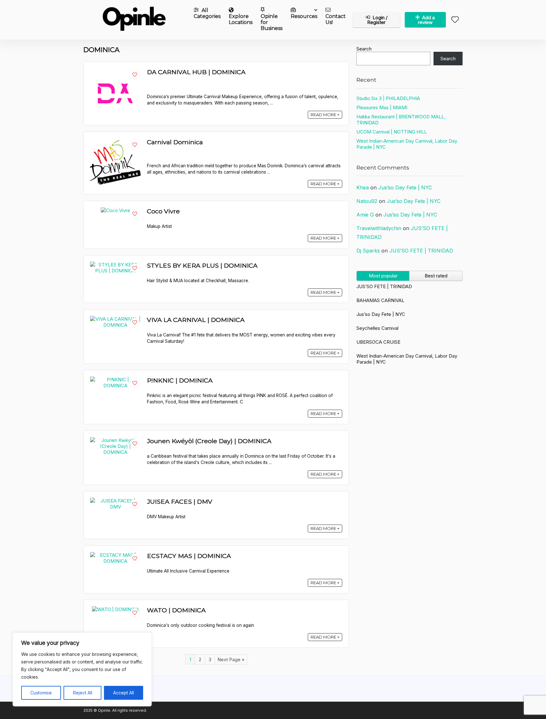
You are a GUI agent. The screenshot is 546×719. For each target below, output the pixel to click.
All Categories (207, 13)
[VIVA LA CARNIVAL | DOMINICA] (115, 319)
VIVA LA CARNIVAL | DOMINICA (196, 320)
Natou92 (366, 201)
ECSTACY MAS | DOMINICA (189, 556)
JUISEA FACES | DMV (179, 501)
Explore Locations (240, 19)
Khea (362, 187)
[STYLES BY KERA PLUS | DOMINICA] (115, 265)
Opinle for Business (271, 22)
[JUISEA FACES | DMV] (115, 501)
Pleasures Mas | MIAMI (381, 107)
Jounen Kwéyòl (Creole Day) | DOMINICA (209, 441)
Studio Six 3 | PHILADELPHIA (388, 98)
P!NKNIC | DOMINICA (180, 380)
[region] (82, 669)
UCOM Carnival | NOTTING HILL (391, 132)
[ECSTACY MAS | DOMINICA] (115, 555)
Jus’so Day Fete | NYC (405, 187)
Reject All (82, 692)
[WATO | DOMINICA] (115, 609)
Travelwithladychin (378, 228)
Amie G (365, 214)
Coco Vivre (163, 211)
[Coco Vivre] (115, 210)
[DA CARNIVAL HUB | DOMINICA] (115, 71)
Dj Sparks (368, 250)
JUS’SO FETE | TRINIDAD (421, 250)
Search (364, 49)
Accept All (123, 692)
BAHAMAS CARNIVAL (380, 300)
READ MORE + (325, 114)
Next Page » (231, 660)
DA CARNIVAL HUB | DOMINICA (196, 72)
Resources (304, 16)
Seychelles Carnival (377, 328)
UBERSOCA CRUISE (378, 342)
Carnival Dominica (175, 142)
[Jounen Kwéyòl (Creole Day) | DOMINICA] (115, 440)
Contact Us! (335, 19)
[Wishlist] (455, 20)
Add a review (426, 20)
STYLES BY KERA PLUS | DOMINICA (202, 265)
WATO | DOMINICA (176, 610)
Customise (41, 692)
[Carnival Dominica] (115, 141)
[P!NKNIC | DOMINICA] (115, 380)
